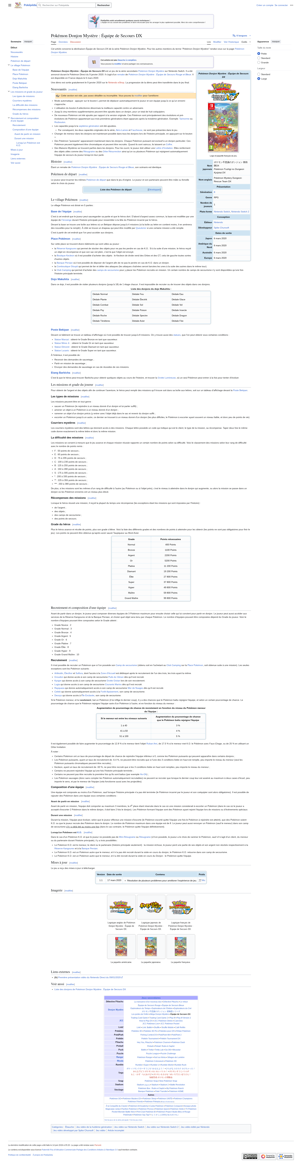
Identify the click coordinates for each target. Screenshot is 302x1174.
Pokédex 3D (136, 1031)
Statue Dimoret (61, 347)
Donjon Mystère (115, 1010)
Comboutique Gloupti (67, 266)
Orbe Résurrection (112, 151)
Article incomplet (116, 1130)
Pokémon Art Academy (138, 1106)
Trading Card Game (139, 1018)
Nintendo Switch (222, 211)
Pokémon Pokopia (152, 1101)
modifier (118, 64)
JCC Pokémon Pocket (170, 1024)
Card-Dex (178, 1021)
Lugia (57, 684)
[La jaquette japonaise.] (151, 946)
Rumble (138, 1065)
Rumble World (167, 1065)
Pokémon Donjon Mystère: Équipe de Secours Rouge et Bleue (160, 74)
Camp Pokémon (157, 1106)
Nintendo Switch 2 (240, 211)
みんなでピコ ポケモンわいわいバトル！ (150, 1071)
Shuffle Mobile (167, 1027)
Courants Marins (113, 684)
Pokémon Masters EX (132, 1098)
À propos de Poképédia (43, 1155)
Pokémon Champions (183, 1098)
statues (177, 335)
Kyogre (58, 680)
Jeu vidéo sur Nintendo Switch (129, 1127)
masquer (28, 41)
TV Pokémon (190, 1109)
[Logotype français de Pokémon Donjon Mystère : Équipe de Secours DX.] (181, 907)
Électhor (68, 673)
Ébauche (69, 1127)
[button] (9, 5)
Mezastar (177, 1050)
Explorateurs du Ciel (182, 1008)
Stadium (143, 1085)
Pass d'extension (167, 1102)
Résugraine (89, 151)
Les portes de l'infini (139, 1014)
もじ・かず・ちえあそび (141, 1074)
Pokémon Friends (135, 1101)
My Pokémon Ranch (175, 1088)
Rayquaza (59, 688)
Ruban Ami (151, 743)
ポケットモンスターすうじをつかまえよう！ (145, 1068)
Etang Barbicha (60, 372)
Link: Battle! (147, 1027)
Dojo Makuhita (60, 279)
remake (121, 74)
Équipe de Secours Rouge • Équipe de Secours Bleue (161, 1005)
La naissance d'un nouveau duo (148, 1002)
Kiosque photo (190, 1106)
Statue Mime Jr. (62, 343)
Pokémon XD (171, 1061)
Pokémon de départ (96, 180)
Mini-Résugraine (127, 837)
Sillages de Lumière (176, 1057)
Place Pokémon (60, 238)
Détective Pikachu (171, 1002)
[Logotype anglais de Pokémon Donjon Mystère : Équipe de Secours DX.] (121, 907)
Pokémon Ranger (144, 1057)
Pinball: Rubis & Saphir (165, 1046)
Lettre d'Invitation (164, 148)
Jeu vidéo (100, 1130)
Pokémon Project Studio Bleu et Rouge (173, 1112)
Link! (139, 1027)
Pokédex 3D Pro (151, 1031)
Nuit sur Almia (160, 1057)
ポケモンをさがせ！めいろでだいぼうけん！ (172, 1074)
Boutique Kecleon (65, 255)
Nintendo (218, 222)
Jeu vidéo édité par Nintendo (195, 1127)
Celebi (57, 691)
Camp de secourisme (126, 665)
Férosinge (67, 220)
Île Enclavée (88, 695)
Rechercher (103, 5)
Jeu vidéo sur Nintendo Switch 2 (163, 1127)
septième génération (89, 126)
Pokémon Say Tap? (142, 1115)
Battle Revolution (177, 1085)
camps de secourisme (108, 270)
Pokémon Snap (151, 1081)
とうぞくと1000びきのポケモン (165, 1115)
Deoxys (58, 695)
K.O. (79, 832)
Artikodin (58, 673)
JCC (121, 1021)
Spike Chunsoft (221, 227)
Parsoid (98, 1145)
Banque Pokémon (146, 1091)
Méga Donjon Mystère (159, 1014)
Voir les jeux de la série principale (116, 1120)
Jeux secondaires (151, 998)
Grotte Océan (113, 680)
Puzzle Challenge (168, 1053)
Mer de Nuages (135, 688)
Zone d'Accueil (108, 673)
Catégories (57, 1127)
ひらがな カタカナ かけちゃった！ (180, 1068)
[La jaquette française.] (181, 946)
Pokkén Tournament (150, 1039)
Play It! (172, 1018)
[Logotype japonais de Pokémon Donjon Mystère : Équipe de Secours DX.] (151, 907)
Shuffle (157, 1027)
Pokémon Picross (146, 1109)
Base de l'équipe (61, 211)
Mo (203, 880)
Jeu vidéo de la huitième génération (94, 1127)
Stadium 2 (164, 1085)
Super (146, 1065)
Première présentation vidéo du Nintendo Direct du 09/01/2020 (89, 977)
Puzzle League (152, 1053)
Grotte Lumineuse (167, 377)
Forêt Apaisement (109, 691)
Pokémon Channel (162, 1042)
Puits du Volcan (116, 677)
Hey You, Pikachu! (145, 1042)
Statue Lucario (61, 350)
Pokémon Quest (162, 1109)
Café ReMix (180, 1027)
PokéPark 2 (177, 1035)
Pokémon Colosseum (154, 1061)
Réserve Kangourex (67, 248)
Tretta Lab (159, 1050)
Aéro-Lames (122, 130)
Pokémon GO (115, 1098)
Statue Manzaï (61, 339)
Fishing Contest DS (148, 1035)
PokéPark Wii (164, 1035)
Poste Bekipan (60, 329)
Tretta (150, 1050)
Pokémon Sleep (149, 1098)
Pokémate (127, 1115)
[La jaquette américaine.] (121, 946)
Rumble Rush (180, 1065)
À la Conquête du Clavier (116, 1106)
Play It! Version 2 (184, 1018)
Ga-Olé (168, 1050)
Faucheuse (136, 130)
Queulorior (141, 228)
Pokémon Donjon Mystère (151, 71)
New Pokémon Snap (168, 1081)
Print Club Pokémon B (146, 1112)
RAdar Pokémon (183, 1031)
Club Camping (64, 270)
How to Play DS (146, 1021)
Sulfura (79, 673)
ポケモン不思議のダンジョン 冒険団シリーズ (161, 1011)
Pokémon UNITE (165, 1098)
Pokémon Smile (177, 1109)
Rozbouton (59, 122)
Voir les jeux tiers (136, 1120)
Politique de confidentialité (19, 1155)
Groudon (58, 677)
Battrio (144, 1050)
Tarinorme (184, 118)
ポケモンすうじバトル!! (179, 1071)
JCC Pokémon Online (163, 1021)
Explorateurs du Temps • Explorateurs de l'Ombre (151, 1008)
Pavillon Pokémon (129, 1109)
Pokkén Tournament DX (170, 1039)
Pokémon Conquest (173, 1106)
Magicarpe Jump (113, 1109)
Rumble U (155, 1065)
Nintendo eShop (116, 82)
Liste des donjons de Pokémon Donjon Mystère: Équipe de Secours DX (90, 989)
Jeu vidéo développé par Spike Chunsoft (73, 1130)
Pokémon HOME (176, 1091)
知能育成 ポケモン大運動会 (161, 1077)
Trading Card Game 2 (158, 1018)
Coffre (169, 144)
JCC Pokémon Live (151, 1024)
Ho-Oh (143, 774)
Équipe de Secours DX (180, 1014)
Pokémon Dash (178, 1042)
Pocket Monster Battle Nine (123, 1112)
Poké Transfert (161, 1091)
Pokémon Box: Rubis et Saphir (151, 1088)
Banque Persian (65, 263)
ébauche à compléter (126, 60)
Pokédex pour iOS (167, 1031)
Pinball (150, 1046)
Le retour (184, 1002)
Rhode (120, 1061)
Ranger (119, 1057)
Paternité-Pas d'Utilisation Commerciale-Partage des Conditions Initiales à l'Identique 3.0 (80, 1150)
